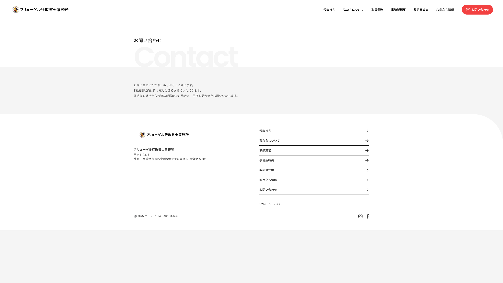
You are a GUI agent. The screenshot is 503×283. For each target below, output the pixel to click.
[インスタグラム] (367, 216)
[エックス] (360, 216)
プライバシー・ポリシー (272, 204)
